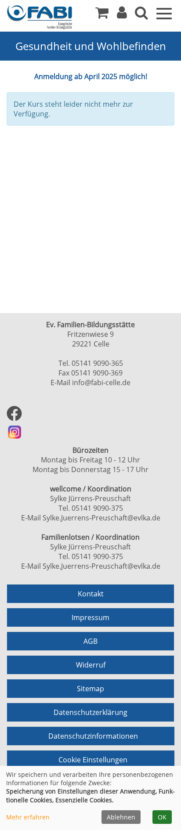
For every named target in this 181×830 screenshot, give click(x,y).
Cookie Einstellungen (92, 760)
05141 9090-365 (97, 363)
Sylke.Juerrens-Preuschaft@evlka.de (101, 518)
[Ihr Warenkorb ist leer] (102, 15)
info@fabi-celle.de (101, 382)
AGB (90, 641)
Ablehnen (121, 817)
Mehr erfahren (28, 817)
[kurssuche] (141, 15)
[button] (122, 15)
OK (162, 817)
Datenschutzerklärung (90, 712)
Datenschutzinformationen (93, 736)
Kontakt (91, 594)
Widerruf (90, 665)
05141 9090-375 (97, 508)
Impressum (90, 617)
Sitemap (90, 688)
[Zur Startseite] (39, 17)
